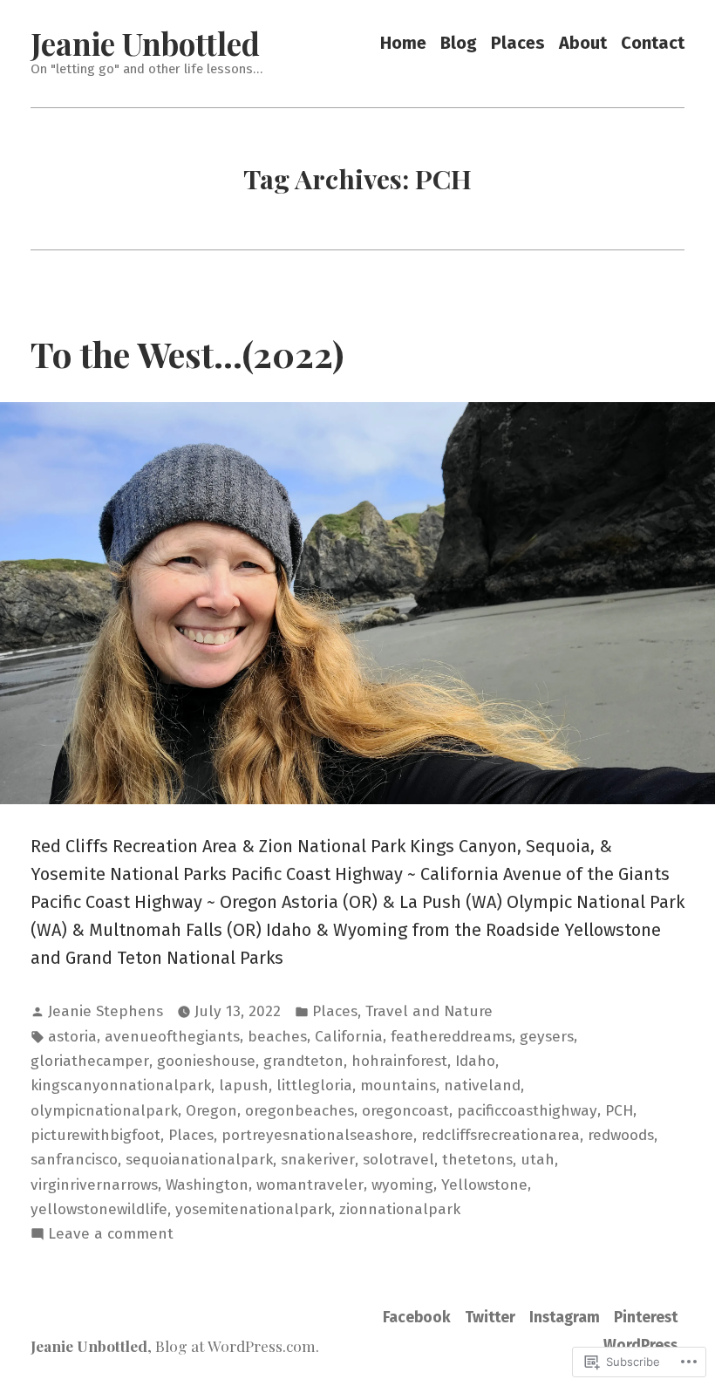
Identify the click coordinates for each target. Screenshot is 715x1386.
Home (403, 43)
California (349, 1037)
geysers (547, 1037)
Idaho (475, 1061)
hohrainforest (399, 1061)
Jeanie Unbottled (145, 43)
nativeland (482, 1085)
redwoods (621, 1135)
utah (538, 1159)
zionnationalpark (399, 1209)
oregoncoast (405, 1111)
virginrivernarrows (94, 1185)
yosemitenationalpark (253, 1209)
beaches (277, 1037)
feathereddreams (451, 1037)
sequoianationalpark (199, 1159)
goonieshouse (206, 1061)
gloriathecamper (90, 1061)
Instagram (564, 1317)
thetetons (477, 1159)
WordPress (640, 1345)
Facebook (417, 1317)
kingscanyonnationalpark (121, 1085)
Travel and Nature (429, 1011)
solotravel (398, 1159)
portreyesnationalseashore (317, 1135)
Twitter (490, 1317)
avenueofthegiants (172, 1037)
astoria (72, 1037)
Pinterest (646, 1317)
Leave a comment (111, 1235)
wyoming (402, 1185)
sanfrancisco (74, 1159)
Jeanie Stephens (105, 1011)
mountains (398, 1085)
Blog (458, 43)
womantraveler (310, 1185)
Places (518, 43)
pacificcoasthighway (527, 1111)
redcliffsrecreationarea (500, 1135)
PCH (619, 1111)
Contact (652, 43)
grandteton (303, 1061)
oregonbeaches (299, 1111)
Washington (207, 1185)
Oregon (211, 1111)
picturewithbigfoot (95, 1135)
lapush (244, 1085)
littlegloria (314, 1085)
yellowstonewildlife (99, 1209)
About (583, 43)
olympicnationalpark (104, 1111)
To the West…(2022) (187, 353)
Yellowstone (484, 1185)
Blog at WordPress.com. (237, 1345)
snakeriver (318, 1159)
